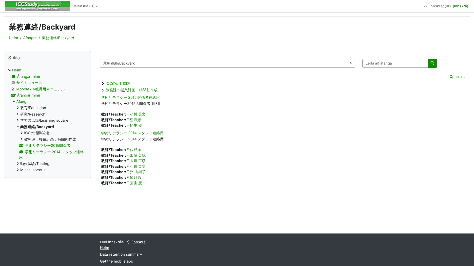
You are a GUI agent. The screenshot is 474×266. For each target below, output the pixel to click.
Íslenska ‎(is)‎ (84, 6)
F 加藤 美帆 (136, 155)
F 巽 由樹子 (136, 171)
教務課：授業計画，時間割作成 (132, 90)
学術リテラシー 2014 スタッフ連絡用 (132, 133)
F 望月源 (134, 119)
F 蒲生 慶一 (136, 125)
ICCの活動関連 (118, 83)
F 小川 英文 (136, 114)
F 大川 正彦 (136, 160)
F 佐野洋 (134, 149)
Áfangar (30, 37)
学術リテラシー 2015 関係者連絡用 (130, 97)
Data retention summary (121, 254)
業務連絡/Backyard (58, 37)
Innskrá (460, 6)
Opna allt (457, 76)
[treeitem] (47, 120)
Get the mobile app (116, 261)
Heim (13, 37)
